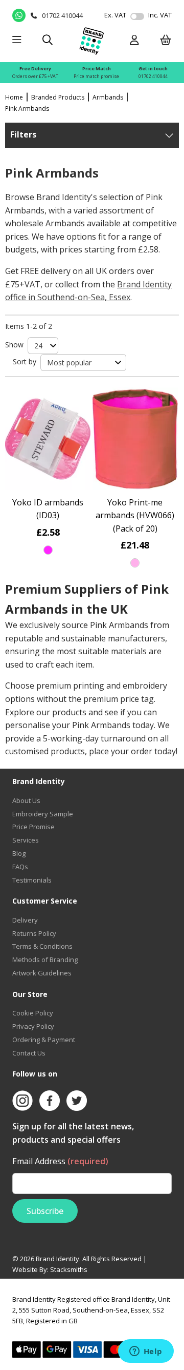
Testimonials (32, 880)
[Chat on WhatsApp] (19, 15)
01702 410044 (153, 76)
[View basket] (166, 41)
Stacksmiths (68, 1269)
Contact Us (28, 1053)
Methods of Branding (45, 959)
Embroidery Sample (42, 813)
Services (25, 840)
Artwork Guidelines (42, 972)
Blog (19, 853)
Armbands (108, 97)
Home (14, 97)
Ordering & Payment (43, 1039)
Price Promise (33, 826)
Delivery (25, 920)
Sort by (24, 361)
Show (14, 344)
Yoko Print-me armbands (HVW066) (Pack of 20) (135, 515)
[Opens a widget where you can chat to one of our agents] (146, 1352)
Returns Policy (34, 933)
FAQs (20, 866)
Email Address (60, 1161)
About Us (26, 800)
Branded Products (57, 97)
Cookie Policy (32, 1012)
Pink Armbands (27, 108)
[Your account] (134, 41)
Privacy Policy (33, 1026)
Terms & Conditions (42, 946)
